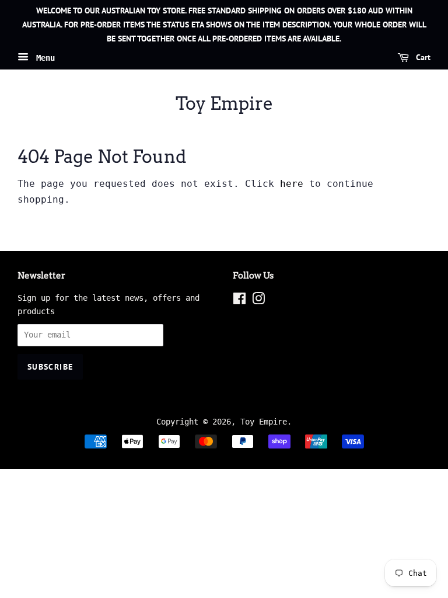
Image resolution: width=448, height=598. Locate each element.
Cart (422, 58)
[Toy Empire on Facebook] (239, 300)
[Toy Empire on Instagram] (258, 300)
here (291, 183)
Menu (43, 57)
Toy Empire (224, 103)
